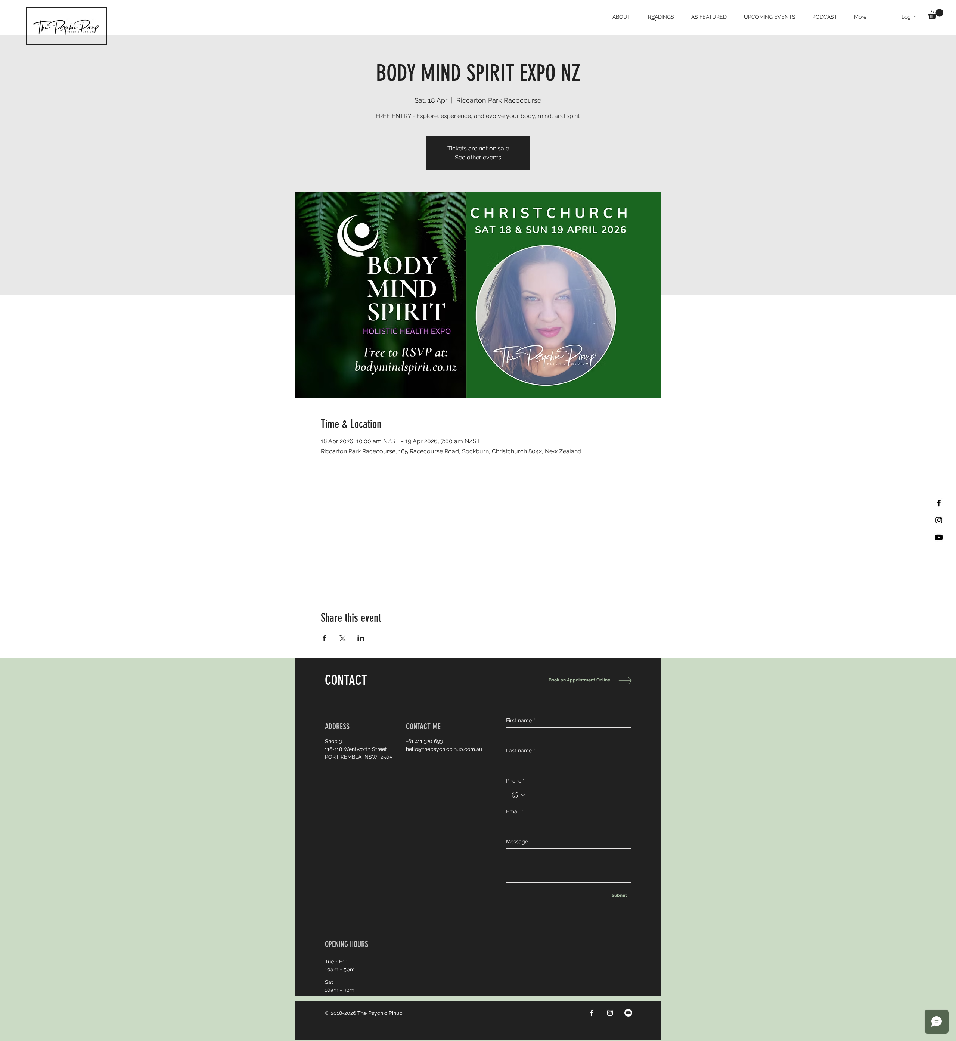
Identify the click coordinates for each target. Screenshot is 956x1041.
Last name (520, 750)
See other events (478, 157)
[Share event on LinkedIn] (360, 638)
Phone (515, 781)
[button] (935, 14)
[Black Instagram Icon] (938, 520)
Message (517, 842)
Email (514, 811)
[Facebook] (592, 1013)
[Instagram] (610, 1013)
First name (520, 720)
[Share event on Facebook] (324, 638)
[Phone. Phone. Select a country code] (518, 794)
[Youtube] (938, 537)
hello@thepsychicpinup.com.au (444, 749)
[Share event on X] (342, 638)
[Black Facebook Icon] (938, 502)
